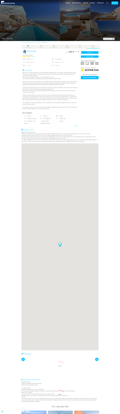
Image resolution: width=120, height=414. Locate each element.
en (107, 3)
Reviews (93, 47)
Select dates (89, 56)
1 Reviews (33, 56)
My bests (101, 3)
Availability (67, 47)
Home (23, 42)
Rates (80, 47)
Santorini (39, 42)
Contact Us (115, 3)
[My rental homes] (10, 3)
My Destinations (76, 3)
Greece (34, 42)
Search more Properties (89, 77)
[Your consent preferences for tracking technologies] (2, 411)
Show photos (28, 47)
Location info (54, 47)
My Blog (92, 3)
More (76, 125)
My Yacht (85, 3)
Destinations (29, 42)
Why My (68, 3)
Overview (41, 47)
